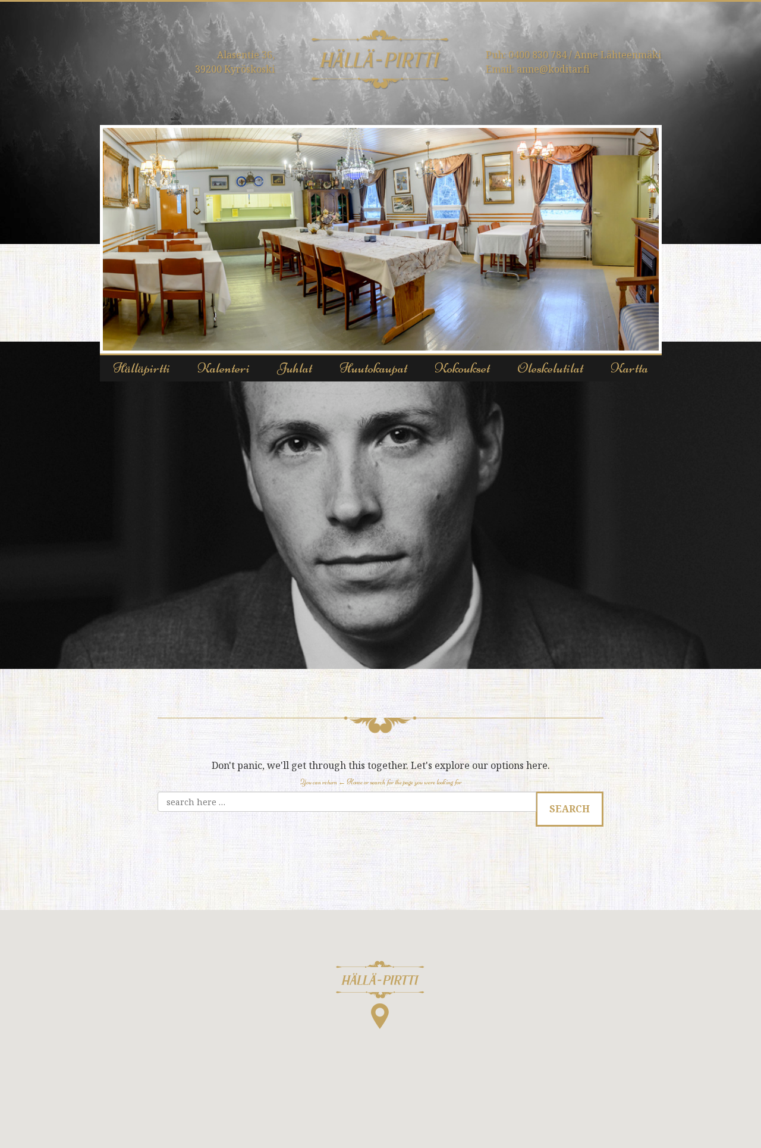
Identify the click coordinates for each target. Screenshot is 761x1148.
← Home (350, 782)
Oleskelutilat (550, 368)
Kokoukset (462, 368)
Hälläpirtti (141, 368)
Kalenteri (223, 368)
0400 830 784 (537, 54)
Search (569, 808)
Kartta (629, 368)
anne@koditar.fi (553, 69)
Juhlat (294, 368)
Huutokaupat (373, 368)
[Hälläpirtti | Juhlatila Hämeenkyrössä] (380, 58)
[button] (380, 995)
